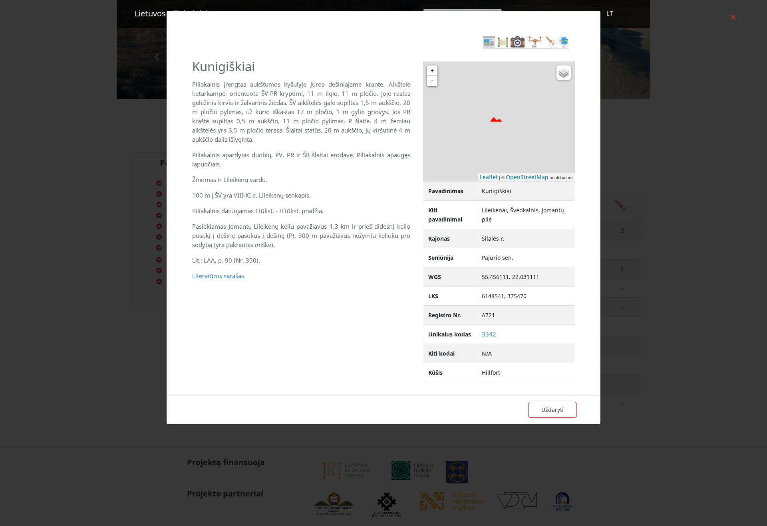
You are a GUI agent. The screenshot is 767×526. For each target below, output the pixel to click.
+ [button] (432, 70)
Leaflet (489, 177)
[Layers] (563, 72)
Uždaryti (552, 409)
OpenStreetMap (527, 177)
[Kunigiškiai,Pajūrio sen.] (496, 119)
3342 (489, 334)
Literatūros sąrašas (218, 276)
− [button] (432, 81)
